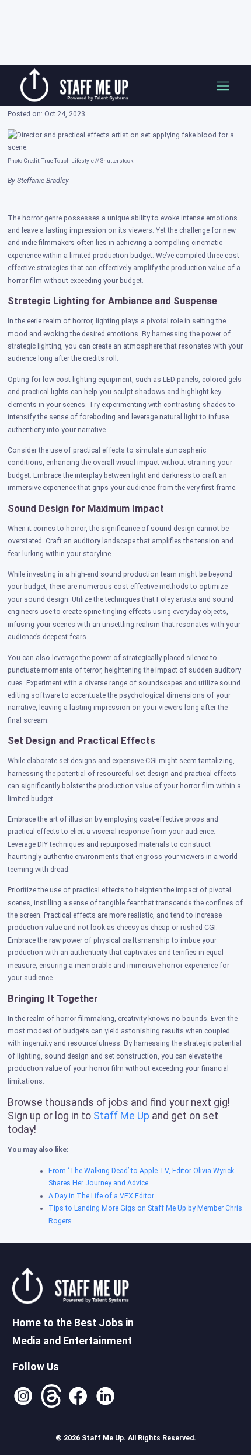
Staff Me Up (121, 1116)
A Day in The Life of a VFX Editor (101, 1196)
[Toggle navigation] (223, 86)
